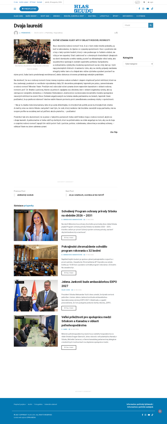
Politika (49, 33)
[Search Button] (150, 25)
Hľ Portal (32, 2)
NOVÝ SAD (45, 16)
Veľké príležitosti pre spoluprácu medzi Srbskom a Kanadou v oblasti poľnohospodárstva (86, 321)
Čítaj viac (70, 237)
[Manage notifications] (160, 411)
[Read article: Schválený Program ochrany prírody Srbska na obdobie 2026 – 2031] (36, 225)
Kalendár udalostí (51, 404)
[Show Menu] (15, 9)
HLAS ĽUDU (65, 290)
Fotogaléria (38, 404)
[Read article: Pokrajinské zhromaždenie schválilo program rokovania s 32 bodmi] (36, 260)
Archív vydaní (23, 2)
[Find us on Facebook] (139, 8)
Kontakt (39, 2)
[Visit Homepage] (83, 9)
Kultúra (92, 16)
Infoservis (128, 16)
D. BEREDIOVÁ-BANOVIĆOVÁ (71, 219)
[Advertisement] (65, 163)
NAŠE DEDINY (31, 16)
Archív (30, 404)
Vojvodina (58, 33)
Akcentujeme (22, 211)
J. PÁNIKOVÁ (24, 33)
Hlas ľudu (18, 16)
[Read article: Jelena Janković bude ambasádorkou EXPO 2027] (36, 295)
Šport (116, 16)
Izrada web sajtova (20, 417)
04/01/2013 (39, 33)
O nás (16, 2)
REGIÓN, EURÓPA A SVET (74, 16)
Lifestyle (104, 16)
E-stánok (141, 16)
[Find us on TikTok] (152, 8)
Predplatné (30, 9)
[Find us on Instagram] (143, 8)
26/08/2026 (77, 290)
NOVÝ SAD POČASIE (138, 42)
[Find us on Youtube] (148, 8)
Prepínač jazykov (20, 404)
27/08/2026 (89, 219)
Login (151, 2)
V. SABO (64, 329)
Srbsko (56, 16)
